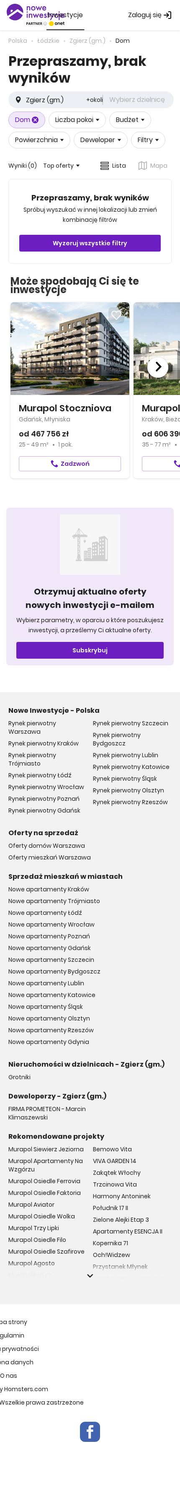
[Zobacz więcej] (90, 1276)
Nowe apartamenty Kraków (48, 889)
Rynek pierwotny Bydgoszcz (117, 739)
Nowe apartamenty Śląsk (45, 1006)
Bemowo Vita (112, 1149)
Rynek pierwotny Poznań (44, 799)
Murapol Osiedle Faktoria (44, 1193)
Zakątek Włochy (117, 1173)
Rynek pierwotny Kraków (43, 743)
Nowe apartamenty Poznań (49, 936)
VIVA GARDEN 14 (114, 1161)
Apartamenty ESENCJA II (127, 1231)
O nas (8, 1375)
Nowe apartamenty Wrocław (51, 924)
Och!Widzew (111, 1255)
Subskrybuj (90, 650)
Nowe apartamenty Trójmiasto (54, 901)
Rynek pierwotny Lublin (125, 755)
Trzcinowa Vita (115, 1184)
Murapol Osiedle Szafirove (46, 1251)
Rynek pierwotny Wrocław (46, 787)
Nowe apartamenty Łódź (45, 913)
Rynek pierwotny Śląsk (125, 778)
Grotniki (19, 1077)
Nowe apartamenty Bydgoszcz (54, 971)
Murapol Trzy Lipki (33, 1228)
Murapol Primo (29, 1287)
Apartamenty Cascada (128, 1278)
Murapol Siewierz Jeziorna (46, 1149)
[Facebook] (90, 1432)
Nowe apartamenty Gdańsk (49, 948)
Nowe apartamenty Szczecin (51, 960)
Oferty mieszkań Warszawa (49, 857)
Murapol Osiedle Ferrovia (44, 1181)
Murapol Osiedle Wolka (41, 1216)
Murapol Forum (30, 1275)
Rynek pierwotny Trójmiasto (32, 759)
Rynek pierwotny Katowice (131, 767)
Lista (119, 165)
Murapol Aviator (31, 1204)
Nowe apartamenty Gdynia (48, 1042)
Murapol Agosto (31, 1263)
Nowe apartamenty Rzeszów (51, 1030)
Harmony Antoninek (122, 1196)
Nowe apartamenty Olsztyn (49, 1018)
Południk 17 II (110, 1208)
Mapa (158, 165)
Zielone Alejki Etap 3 (121, 1219)
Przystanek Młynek (120, 1266)
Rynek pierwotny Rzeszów (130, 802)
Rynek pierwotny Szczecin (130, 723)
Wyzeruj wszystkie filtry (90, 243)
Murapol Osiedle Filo (37, 1240)
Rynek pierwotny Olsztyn (128, 790)
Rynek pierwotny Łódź (40, 775)
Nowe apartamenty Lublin (46, 983)
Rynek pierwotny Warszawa (32, 727)
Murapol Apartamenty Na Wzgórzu (45, 1165)
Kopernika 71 (110, 1243)
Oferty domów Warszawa (46, 845)
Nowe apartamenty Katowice (51, 995)
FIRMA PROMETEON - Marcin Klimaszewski (47, 1113)
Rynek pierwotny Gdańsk (44, 810)
